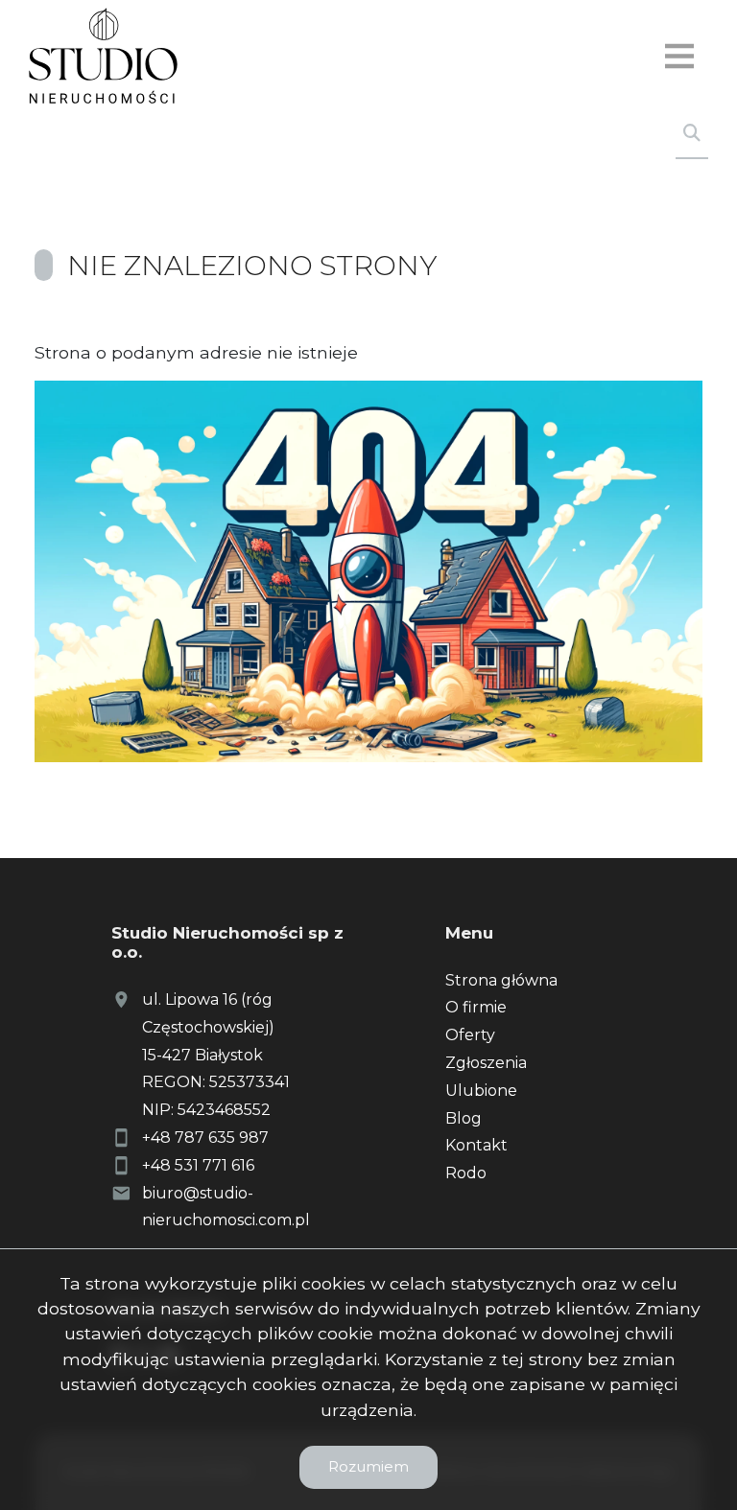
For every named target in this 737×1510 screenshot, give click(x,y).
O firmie (476, 1007)
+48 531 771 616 (198, 1165)
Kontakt (476, 1145)
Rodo (466, 1173)
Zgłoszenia (486, 1063)
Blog (463, 1118)
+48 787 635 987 (205, 1137)
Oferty (470, 1035)
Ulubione (481, 1090)
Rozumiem (368, 1466)
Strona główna (501, 980)
